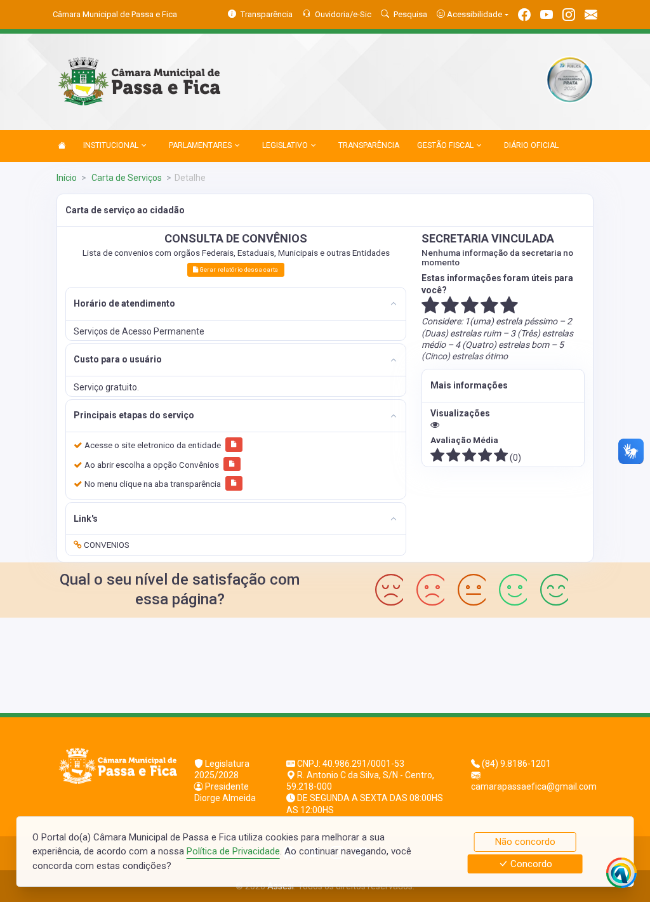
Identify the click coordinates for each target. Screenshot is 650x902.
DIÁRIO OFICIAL (531, 145)
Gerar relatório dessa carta (239, 269)
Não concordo (525, 841)
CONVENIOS (105, 545)
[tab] (236, 304)
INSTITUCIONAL (110, 145)
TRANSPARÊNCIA (368, 145)
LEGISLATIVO (285, 145)
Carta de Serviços (126, 178)
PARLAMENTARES (200, 145)
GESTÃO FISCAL (445, 145)
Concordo (530, 864)
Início (66, 178)
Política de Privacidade (233, 851)
